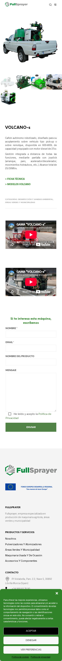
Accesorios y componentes (21, 560)
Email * (10, 342)
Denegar (31, 640)
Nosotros (10, 538)
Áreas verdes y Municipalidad (20, 203)
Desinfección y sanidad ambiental (35, 199)
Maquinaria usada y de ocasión (23, 555)
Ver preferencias (31, 650)
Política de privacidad (40, 657)
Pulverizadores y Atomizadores (23, 544)
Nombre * (11, 328)
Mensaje (11, 370)
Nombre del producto (20, 356)
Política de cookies (20, 657)
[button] (57, 593)
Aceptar (31, 631)
